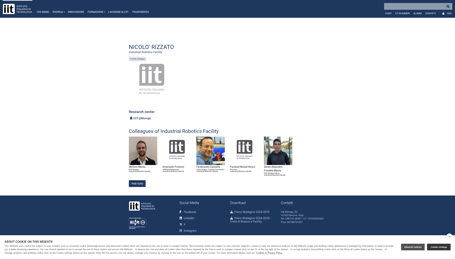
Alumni (417, 13)
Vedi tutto (137, 183)
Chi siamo (43, 11)
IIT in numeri (402, 13)
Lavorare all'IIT (118, 11)
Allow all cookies (413, 247)
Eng (449, 13)
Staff (388, 13)
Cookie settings (439, 247)
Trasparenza (140, 11)
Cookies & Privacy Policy (269, 253)
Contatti (430, 13)
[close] (449, 236)
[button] (58, 9)
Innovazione (76, 11)
